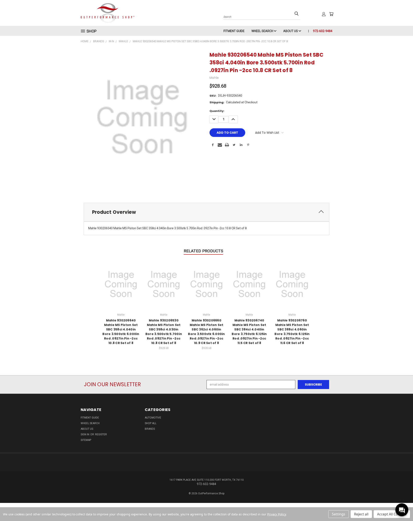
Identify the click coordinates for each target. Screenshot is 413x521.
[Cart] (331, 14)
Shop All (150, 423)
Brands (150, 428)
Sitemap (86, 440)
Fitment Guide (234, 31)
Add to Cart (163, 283)
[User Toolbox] (324, 14)
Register (101, 434)
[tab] (206, 212)
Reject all (361, 514)
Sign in (85, 434)
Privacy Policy (276, 514)
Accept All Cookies (392, 514)
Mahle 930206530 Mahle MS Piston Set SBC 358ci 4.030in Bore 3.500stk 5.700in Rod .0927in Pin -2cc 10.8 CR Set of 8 (163, 331)
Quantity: (217, 111)
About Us (291, 31)
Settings (338, 514)
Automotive (153, 417)
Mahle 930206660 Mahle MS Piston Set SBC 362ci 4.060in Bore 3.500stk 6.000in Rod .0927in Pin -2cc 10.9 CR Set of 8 (206, 331)
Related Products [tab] (203, 250)
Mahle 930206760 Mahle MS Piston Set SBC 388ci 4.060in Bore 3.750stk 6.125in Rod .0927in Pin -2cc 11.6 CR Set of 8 (292, 331)
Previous (401, 507)
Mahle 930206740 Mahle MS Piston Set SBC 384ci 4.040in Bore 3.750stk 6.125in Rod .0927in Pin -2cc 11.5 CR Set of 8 (249, 331)
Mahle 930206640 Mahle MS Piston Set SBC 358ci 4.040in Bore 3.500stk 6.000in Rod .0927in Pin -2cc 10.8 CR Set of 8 (120, 331)
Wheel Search (262, 31)
